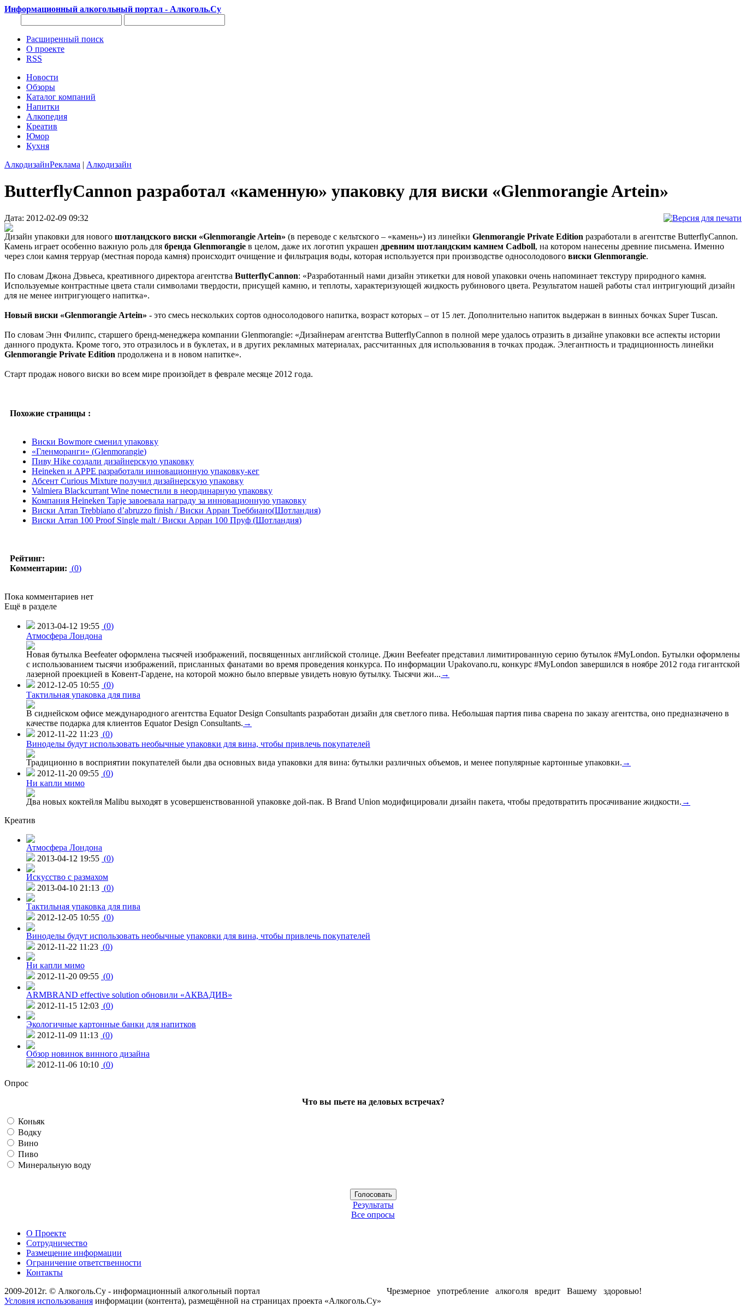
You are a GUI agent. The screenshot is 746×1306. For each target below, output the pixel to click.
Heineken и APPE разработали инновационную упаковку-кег (145, 471)
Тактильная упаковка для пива (83, 694)
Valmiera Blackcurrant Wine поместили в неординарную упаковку (152, 490)
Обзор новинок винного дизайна (88, 1053)
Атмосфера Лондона (64, 635)
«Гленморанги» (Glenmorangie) (89, 451)
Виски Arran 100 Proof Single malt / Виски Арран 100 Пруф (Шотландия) (166, 520)
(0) (75, 568)
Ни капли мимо (55, 783)
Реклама (65, 164)
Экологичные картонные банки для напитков (111, 1024)
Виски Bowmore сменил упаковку (95, 441)
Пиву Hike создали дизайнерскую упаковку (113, 461)
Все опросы (373, 1214)
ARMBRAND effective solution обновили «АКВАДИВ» (129, 994)
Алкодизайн (27, 164)
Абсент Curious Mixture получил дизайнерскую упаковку (138, 481)
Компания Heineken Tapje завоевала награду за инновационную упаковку (169, 500)
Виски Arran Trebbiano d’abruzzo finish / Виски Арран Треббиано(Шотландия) (176, 510)
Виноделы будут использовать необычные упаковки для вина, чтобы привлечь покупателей (198, 743)
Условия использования (48, 1300)
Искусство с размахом (67, 877)
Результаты (373, 1204)
